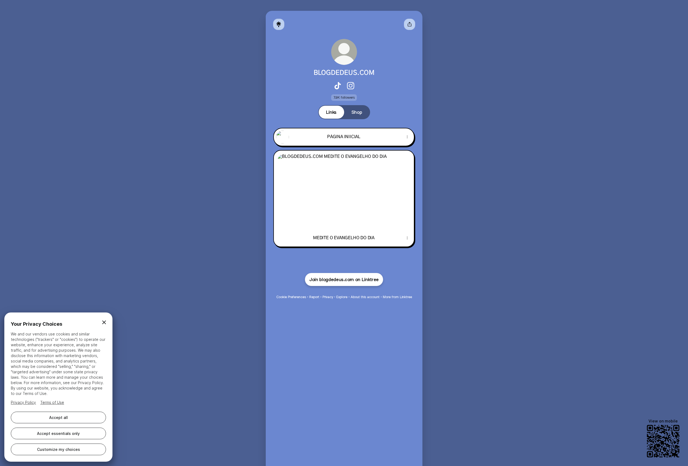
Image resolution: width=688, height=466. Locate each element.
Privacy (328, 297)
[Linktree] (278, 24)
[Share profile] (409, 24)
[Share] (407, 137)
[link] (337, 85)
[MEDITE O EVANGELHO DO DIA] (344, 190)
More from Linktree (397, 297)
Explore (341, 297)
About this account (365, 297)
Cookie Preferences (291, 297)
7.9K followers (344, 97)
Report (314, 297)
